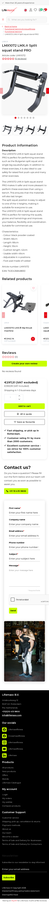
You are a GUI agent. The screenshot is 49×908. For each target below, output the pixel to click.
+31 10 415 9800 (17, 491)
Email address (16, 531)
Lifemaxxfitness (15, 729)
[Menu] (3, 19)
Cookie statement (32, 891)
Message (14, 565)
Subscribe (8, 877)
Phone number (16, 542)
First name (15, 508)
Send (13, 610)
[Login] (30, 10)
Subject (13, 554)
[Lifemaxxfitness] (4, 729)
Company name (17, 519)
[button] (45, 315)
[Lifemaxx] (4, 755)
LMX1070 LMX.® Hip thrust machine (18, 329)
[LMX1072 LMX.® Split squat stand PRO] (24, 88)
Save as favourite (26, 422)
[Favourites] (35, 10)
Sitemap (6, 895)
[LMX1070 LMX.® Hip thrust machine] (19, 301)
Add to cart (24, 406)
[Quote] (40, 10)
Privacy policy (18, 891)
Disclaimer (7, 891)
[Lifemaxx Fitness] (14, 10)
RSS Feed (14, 895)
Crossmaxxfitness (16, 736)
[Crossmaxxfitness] (4, 736)
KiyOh (14, 901)
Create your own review (25, 363)
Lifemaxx (12, 755)
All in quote (26, 414)
